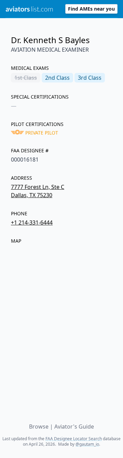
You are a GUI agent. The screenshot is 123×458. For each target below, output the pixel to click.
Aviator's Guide (74, 426)
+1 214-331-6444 (32, 222)
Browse (39, 426)
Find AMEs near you (91, 8)
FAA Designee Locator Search (73, 439)
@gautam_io (87, 444)
